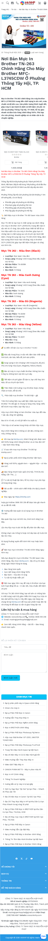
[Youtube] (31, 858)
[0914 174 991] (17, 3)
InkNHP (23, 937)
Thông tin (6, 881)
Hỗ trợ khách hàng (11, 888)
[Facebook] (16, 858)
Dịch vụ (5, 873)
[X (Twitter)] (21, 858)
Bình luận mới (10, 678)
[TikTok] (26, 858)
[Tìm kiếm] (7, 3)
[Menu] (2, 3)
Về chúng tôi (7, 866)
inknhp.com (18, 439)
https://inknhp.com (23, 497)
